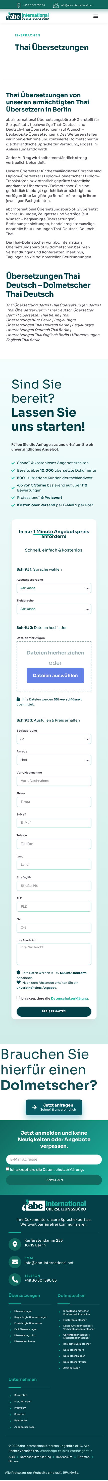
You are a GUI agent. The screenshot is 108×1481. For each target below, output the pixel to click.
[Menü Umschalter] (95, 16)
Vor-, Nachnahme (29, 772)
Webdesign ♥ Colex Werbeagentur (66, 1451)
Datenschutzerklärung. (70, 998)
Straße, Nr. (24, 877)
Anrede (22, 751)
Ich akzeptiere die (55, 998)
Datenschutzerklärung (63, 1169)
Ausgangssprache (30, 579)
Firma (21, 793)
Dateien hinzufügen (31, 638)
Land (20, 856)
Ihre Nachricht (27, 940)
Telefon (22, 835)
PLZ (19, 898)
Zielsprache (25, 600)
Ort (19, 919)
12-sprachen (27, 35)
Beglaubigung (27, 730)
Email (30, 1258)
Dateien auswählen (55, 675)
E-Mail (21, 814)
